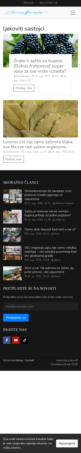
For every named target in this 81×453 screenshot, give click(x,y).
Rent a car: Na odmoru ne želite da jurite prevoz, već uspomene (49, 270)
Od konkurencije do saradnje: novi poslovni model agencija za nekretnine (48, 195)
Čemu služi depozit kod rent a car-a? (50, 229)
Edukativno (12, 37)
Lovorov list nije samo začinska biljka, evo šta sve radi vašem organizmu (38, 144)
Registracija (49, 3)
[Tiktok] (24, 340)
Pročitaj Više (24, 88)
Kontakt (29, 360)
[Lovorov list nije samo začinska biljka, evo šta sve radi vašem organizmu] (40, 118)
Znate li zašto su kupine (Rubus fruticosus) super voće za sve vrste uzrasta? (40, 66)
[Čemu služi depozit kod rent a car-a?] (12, 235)
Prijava (29, 3)
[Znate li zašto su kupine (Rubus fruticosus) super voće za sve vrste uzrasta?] (40, 50)
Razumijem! (67, 443)
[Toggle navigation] (73, 12)
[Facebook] (6, 340)
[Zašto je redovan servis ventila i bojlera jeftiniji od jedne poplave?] (12, 217)
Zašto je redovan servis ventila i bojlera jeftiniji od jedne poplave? (48, 213)
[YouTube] (15, 340)
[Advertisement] (40, 411)
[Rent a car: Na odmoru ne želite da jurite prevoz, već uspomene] (12, 273)
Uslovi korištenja (13, 360)
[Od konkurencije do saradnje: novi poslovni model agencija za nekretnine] (12, 196)
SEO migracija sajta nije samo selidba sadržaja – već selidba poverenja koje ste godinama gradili (51, 252)
